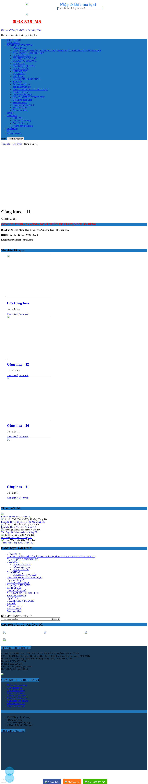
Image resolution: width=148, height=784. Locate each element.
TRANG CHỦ (14, 40)
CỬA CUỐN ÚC (21, 68)
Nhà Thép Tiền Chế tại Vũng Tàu (16, 537)
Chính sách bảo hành (16, 695)
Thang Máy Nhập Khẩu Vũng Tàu (17, 542)
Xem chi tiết (12, 314)
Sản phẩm (17, 144)
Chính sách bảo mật (16, 706)
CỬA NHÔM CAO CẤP (24, 58)
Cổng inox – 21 (18, 487)
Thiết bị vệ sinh (20, 107)
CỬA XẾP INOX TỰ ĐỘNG (26, 79)
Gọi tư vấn (23, 314)
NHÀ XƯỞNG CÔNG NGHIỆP (28, 53)
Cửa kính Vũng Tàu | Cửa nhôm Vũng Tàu (21, 30)
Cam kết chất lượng (22, 120)
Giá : (9, 309)
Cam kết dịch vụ (20, 123)
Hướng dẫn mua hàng (23, 126)
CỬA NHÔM (19, 74)
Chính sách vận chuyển (17, 701)
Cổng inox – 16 (18, 425)
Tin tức (10, 113)
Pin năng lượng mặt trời (23, 105)
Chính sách (12, 115)
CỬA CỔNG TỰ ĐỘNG (24, 61)
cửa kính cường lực (21, 87)
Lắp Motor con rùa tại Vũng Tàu (16, 516)
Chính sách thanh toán (17, 698)
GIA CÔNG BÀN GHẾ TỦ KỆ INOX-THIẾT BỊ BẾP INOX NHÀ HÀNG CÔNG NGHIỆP (57, 50)
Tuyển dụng (12, 128)
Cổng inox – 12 (18, 364)
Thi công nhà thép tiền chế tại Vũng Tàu (19, 532)
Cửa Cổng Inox (18, 303)
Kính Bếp (17, 81)
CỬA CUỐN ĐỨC (22, 55)
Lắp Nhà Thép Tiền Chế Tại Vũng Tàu (19, 527)
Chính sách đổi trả (15, 693)
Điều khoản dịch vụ (16, 703)
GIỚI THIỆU (13, 42)
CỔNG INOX (19, 48)
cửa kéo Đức (19, 76)
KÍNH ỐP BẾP (20, 71)
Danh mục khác (20, 110)
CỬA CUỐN (19, 63)
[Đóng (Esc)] (2, 779)
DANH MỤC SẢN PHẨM (20, 45)
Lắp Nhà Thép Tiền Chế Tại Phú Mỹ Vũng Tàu (23, 522)
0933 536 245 (27, 21)
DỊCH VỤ (18, 118)
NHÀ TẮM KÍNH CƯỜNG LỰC (29, 97)
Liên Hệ (10, 131)
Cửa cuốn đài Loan (21, 84)
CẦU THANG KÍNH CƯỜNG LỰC (30, 89)
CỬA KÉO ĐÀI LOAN (24, 66)
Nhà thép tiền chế (21, 92)
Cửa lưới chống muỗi (22, 94)
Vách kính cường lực (22, 100)
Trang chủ (5, 144)
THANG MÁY (20, 102)
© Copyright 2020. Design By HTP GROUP (21, 774)
